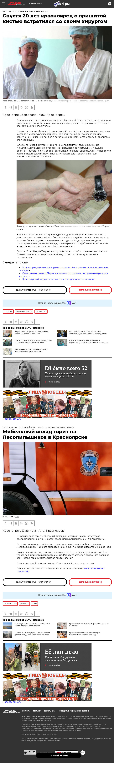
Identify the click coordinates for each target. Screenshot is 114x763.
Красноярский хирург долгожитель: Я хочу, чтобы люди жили (58, 279)
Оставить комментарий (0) (90, 290)
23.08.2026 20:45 (10, 427)
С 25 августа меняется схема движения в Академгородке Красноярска (32, 624)
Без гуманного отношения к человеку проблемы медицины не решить (31, 350)
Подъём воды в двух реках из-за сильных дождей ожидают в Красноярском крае (32, 633)
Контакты (26, 711)
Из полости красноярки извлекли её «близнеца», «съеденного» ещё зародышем (87, 332)
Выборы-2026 (49, 711)
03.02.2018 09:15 (9, 11)
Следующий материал (58, 755)
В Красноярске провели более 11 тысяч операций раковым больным (31, 332)
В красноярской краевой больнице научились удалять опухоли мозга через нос (88, 341)
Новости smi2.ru (12, 419)
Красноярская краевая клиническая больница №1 (88, 101)
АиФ (17, 517)
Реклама (37, 711)
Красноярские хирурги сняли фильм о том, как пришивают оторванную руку (33, 341)
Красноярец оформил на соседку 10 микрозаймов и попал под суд (84, 633)
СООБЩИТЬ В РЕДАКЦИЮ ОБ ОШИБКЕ (74, 711)
